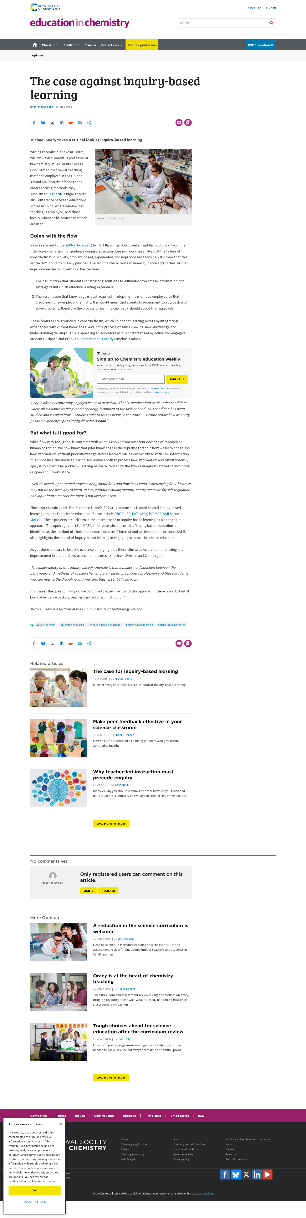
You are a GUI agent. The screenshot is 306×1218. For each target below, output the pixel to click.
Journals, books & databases (189, 1144)
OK (35, 1190)
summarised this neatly (95, 338)
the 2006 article (71, 245)
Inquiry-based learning (139, 625)
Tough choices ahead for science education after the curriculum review (138, 1029)
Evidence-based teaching (105, 625)
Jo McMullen (125, 939)
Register (254, 7)
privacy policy (161, 392)
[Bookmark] (188, 122)
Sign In (271, 7)
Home (124, 1139)
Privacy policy (181, 1159)
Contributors (104, 1115)
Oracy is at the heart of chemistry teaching (133, 979)
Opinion (37, 55)
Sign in (88, 891)
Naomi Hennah (125, 735)
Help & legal (128, 1159)
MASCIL (36, 519)
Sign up (175, 379)
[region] (34, 1166)
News (228, 1144)
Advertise (231, 1154)
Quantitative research (171, 625)
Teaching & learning (132, 1154)
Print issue (154, 1115)
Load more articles (111, 823)
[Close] (60, 1124)
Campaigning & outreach (135, 1144)
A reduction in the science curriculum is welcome (140, 928)
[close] (191, 114)
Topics (61, 1115)
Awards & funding (183, 1154)
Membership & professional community (248, 1139)
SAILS (167, 513)
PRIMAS (155, 513)
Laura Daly (124, 1039)
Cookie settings (35, 1202)
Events (125, 1149)
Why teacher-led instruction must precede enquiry (133, 775)
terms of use (161, 388)
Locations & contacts (185, 1149)
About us (129, 1115)
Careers (230, 1149)
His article (57, 194)
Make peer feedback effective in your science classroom (137, 724)
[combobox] (226, 22)
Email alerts (180, 1115)
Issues (80, 1115)
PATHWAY (139, 513)
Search (271, 22)
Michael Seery (43, 106)
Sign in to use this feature (172, 114)
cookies (209, 1193)
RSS (201, 1115)
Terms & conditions (237, 1159)
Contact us (38, 1115)
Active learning (45, 625)
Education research (72, 625)
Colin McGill (122, 785)
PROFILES (122, 513)
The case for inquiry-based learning (135, 671)
